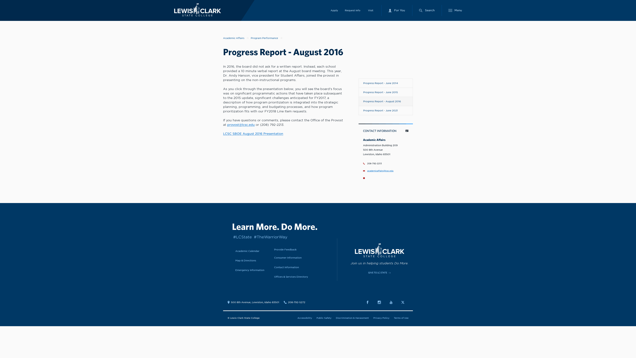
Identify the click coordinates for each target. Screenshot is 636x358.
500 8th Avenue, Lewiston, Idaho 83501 (255, 302)
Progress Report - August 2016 (382, 101)
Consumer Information (288, 257)
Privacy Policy (381, 318)
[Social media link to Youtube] (393, 302)
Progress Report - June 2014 (380, 83)
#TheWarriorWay (270, 237)
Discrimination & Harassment (352, 318)
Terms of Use (401, 318)
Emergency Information (249, 270)
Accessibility (304, 318)
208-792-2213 (374, 163)
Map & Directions (245, 260)
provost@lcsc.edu (241, 124)
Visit (370, 10)
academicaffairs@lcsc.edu (380, 171)
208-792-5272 (296, 302)
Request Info (352, 10)
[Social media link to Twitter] (404, 302)
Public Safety (324, 318)
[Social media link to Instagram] (381, 302)
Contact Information (286, 267)
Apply (334, 10)
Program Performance (264, 38)
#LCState (242, 237)
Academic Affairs (233, 38)
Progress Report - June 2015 (380, 92)
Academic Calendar (247, 251)
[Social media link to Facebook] (369, 302)
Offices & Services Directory (291, 276)
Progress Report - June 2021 (380, 110)
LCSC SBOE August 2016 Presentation (253, 133)
